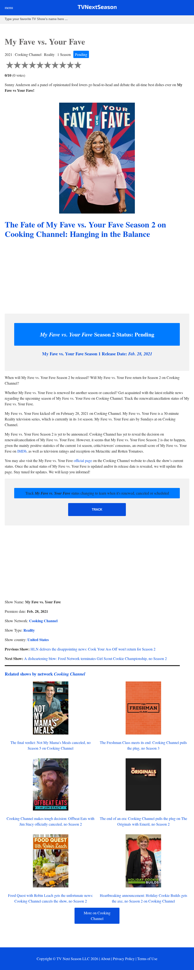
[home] (97, 7)
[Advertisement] (97, 277)
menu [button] (9, 7)
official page (83, 460)
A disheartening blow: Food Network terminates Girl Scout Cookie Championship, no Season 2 (95, 658)
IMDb (21, 451)
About (105, 958)
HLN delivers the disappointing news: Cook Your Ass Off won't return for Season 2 (93, 649)
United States (38, 639)
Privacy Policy (124, 958)
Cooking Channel (43, 620)
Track (97, 509)
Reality (29, 630)
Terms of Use (147, 958)
